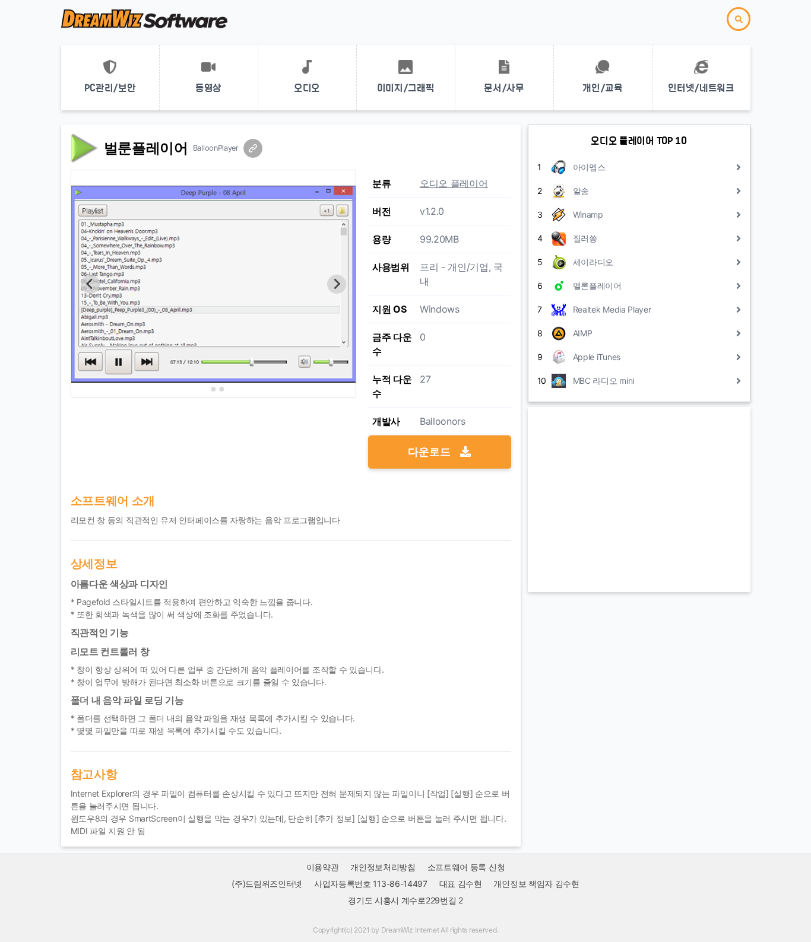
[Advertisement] (639, 499)
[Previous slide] (90, 284)
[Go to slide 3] (221, 389)
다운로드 (430, 451)
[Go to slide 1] (205, 389)
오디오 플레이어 (454, 183)
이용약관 (322, 867)
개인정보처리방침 (383, 867)
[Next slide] (336, 284)
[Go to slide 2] (213, 389)
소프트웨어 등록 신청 (466, 867)
